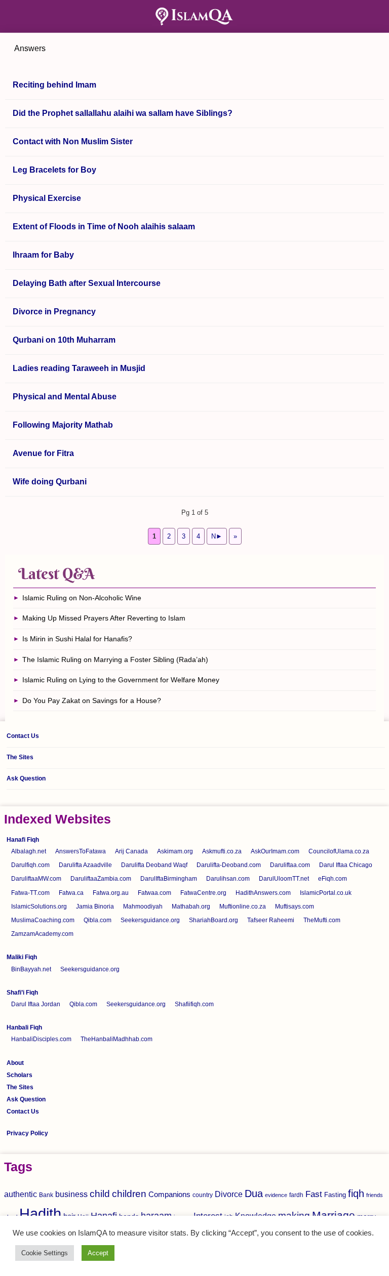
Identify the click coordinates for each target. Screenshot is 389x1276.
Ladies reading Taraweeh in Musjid (79, 368)
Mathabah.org (191, 906)
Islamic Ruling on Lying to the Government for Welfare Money (120, 680)
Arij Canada (131, 851)
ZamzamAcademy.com (42, 933)
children (129, 1193)
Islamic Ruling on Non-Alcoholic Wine (81, 598)
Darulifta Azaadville (85, 865)
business (71, 1194)
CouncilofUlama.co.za (338, 851)
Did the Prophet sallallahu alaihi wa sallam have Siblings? (122, 113)
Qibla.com (97, 920)
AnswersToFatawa (80, 851)
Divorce (229, 1194)
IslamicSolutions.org (39, 906)
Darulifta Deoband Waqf (154, 865)
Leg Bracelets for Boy (54, 170)
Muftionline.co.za (242, 906)
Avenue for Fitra (43, 453)
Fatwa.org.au (111, 892)
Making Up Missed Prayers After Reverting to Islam (103, 618)
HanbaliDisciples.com (41, 1039)
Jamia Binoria (95, 906)
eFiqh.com (332, 878)
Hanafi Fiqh (23, 839)
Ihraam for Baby (43, 255)
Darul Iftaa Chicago (345, 865)
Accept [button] (98, 1253)
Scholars (19, 1075)
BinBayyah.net (31, 969)
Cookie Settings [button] (44, 1253)
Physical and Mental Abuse (64, 396)
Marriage (333, 1215)
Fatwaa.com (154, 892)
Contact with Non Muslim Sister (73, 141)
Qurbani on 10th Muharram (64, 340)
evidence (276, 1195)
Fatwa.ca (71, 892)
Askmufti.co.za (222, 851)
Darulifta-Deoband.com (229, 865)
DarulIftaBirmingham (168, 878)
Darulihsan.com (228, 878)
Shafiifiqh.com (194, 1004)
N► (216, 536)
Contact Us (23, 735)
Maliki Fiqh (22, 957)
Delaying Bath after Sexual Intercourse (87, 283)
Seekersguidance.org (150, 920)
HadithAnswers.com (263, 892)
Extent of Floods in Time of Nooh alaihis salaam (104, 226)
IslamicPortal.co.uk (326, 892)
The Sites (20, 757)
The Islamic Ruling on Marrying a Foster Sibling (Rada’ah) (115, 659)
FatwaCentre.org (203, 892)
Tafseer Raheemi (270, 920)
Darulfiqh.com (30, 865)
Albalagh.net (28, 851)
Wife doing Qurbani (50, 481)
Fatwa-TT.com (30, 892)
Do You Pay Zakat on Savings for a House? (91, 700)
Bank (46, 1195)
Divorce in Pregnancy (54, 311)
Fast (313, 1194)
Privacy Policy (27, 1133)
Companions (169, 1194)
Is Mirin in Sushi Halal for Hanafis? (77, 639)
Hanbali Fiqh (24, 1027)
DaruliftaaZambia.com (100, 878)
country (202, 1195)
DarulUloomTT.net (284, 878)
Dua (254, 1193)
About (15, 1062)
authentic (20, 1194)
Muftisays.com (294, 906)
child (100, 1193)
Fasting (335, 1195)
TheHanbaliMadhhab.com (116, 1039)
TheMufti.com (321, 920)
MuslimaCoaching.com (42, 920)
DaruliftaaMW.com (36, 878)
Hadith (40, 1213)
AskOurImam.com (275, 851)
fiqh (356, 1193)
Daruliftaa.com (290, 865)
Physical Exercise (47, 198)
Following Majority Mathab (63, 425)
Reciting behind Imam (54, 84)
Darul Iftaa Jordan (35, 1004)
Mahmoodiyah (143, 906)
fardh (296, 1195)
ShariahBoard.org (213, 920)
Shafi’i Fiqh (22, 992)
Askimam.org (175, 851)
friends (374, 1195)
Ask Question (26, 778)
